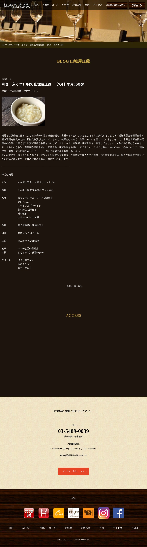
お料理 (65, 5)
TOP (37, 5)
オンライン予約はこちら (73, 471)
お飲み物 (77, 5)
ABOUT (26, 528)
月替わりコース (50, 5)
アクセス (97, 5)
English (109, 5)
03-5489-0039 (117, 5)
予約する (137, 5)
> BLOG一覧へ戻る (73, 286)
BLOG (10, 44)
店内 (87, 5)
